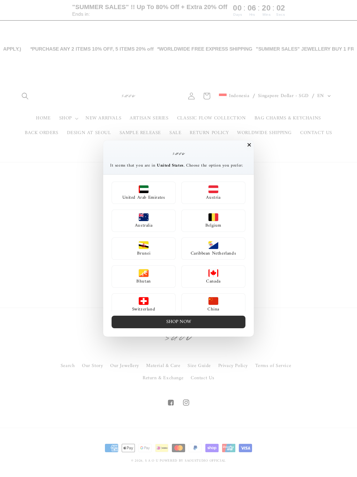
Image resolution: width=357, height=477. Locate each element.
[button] (144, 193)
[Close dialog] (249, 145)
